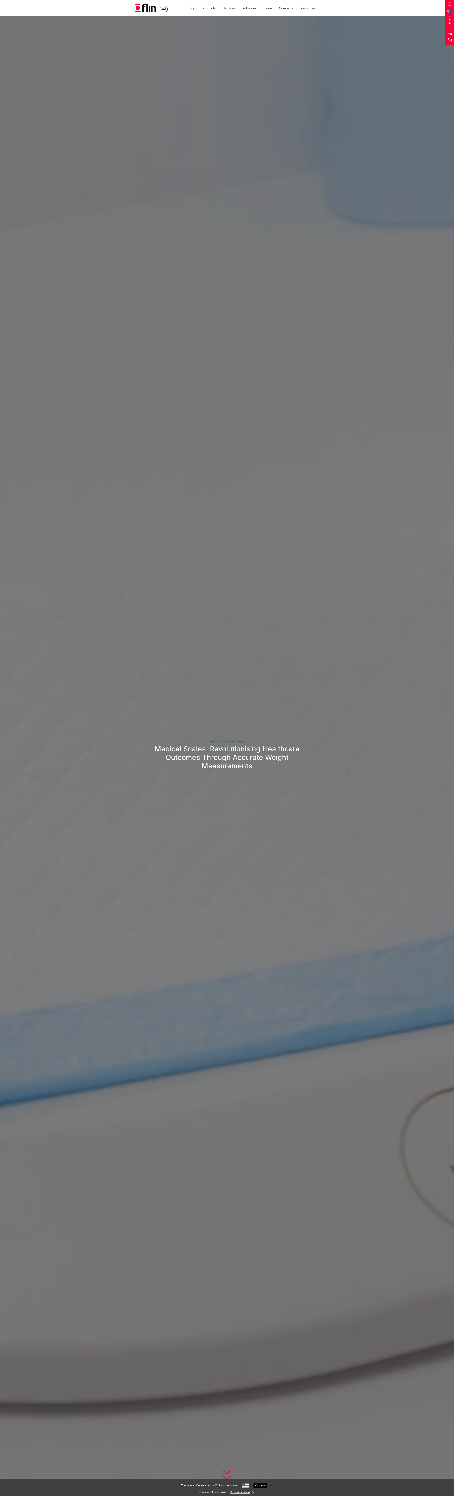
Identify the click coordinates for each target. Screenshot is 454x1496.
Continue (260, 1485)
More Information (240, 1492)
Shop (191, 8)
